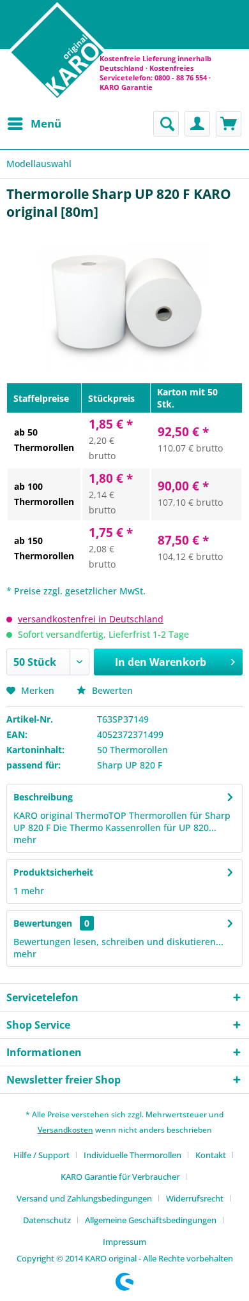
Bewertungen (42, 923)
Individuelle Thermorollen (132, 1155)
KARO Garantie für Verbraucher (120, 1176)
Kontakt (210, 1155)
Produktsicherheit (53, 872)
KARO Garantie (126, 87)
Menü (46, 123)
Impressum (124, 1241)
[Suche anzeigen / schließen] (166, 123)
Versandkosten (65, 1129)
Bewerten (111, 690)
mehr (24, 840)
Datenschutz (47, 1220)
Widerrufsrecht (194, 1198)
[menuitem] (34, 123)
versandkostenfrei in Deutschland (90, 619)
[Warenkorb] (228, 123)
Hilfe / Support (41, 1155)
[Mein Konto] (197, 123)
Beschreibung (43, 797)
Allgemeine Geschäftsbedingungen (150, 1220)
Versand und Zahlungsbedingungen (84, 1198)
